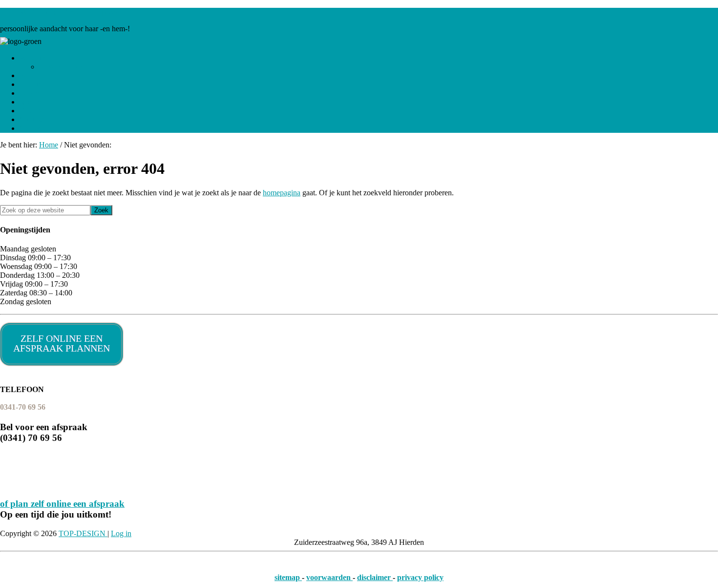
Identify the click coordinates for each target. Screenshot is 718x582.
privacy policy (420, 577)
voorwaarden (329, 577)
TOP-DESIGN (83, 533)
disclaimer (375, 577)
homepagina (281, 192)
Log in (121, 533)
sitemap (288, 577)
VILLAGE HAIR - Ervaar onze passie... (63, 12)
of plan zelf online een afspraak (62, 504)
